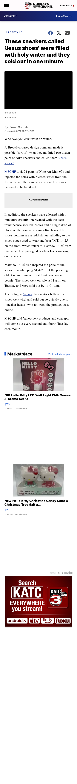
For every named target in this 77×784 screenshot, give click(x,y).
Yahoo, (28, 294)
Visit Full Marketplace (60, 354)
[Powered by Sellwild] (67, 572)
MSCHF (10, 171)
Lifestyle (13, 32)
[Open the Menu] (6, 5)
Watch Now (66, 5)
